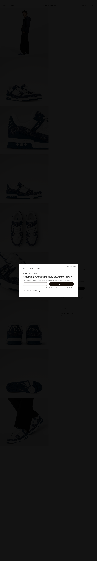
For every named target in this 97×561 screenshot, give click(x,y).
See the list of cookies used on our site (30, 290)
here (44, 291)
